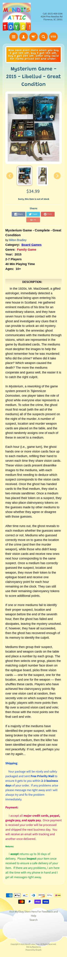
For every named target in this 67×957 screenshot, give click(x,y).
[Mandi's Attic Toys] (17, 17)
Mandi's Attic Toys (32, 944)
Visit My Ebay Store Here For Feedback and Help (33, 914)
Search (34, 920)
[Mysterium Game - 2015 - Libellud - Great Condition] (24, 176)
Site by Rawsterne (33, 947)
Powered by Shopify (33, 950)
